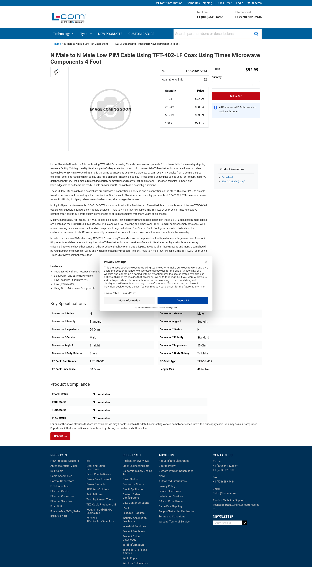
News (162, 476)
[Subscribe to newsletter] (244, 523)
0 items (257, 3)
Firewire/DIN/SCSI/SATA (65, 511)
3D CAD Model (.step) (233, 181)
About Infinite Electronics (174, 460)
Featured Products (134, 513)
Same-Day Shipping (170, 506)
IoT (88, 460)
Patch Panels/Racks (98, 474)
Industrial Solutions (134, 526)
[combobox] (218, 34)
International (248, 14)
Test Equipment (95, 499)
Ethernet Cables (60, 491)
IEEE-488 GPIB (59, 516)
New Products (58, 460)
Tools (109, 499)
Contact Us (60, 436)
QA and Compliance (171, 501)
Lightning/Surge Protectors (95, 467)
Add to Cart (235, 96)
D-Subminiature (59, 486)
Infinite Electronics (170, 491)
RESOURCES (132, 455)
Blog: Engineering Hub (136, 465)
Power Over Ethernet (98, 479)
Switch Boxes (94, 494)
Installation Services (171, 496)
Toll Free (210, 14)
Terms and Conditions (172, 516)
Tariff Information (171, 3)
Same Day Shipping (199, 3)
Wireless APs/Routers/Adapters (100, 519)
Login (239, 3)
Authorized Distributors (173, 481)
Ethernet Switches (61, 501)
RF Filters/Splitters (97, 489)
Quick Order (224, 3)
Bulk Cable (56, 471)
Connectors (67, 481)
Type (84, 34)
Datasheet (227, 177)
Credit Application (133, 489)
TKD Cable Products (98, 504)
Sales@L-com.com (224, 493)
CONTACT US (223, 455)
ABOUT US (166, 455)
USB (113, 504)
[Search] (256, 33)
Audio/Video (70, 465)
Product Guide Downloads (131, 538)
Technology (61, 34)
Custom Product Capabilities (176, 471)
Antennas (56, 465)
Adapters (73, 460)
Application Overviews (136, 460)
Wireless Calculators (135, 563)
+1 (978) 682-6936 (223, 470)
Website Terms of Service (174, 521)
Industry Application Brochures (135, 519)
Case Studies (130, 479)
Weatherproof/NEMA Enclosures (99, 511)
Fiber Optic (56, 506)
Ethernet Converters (62, 496)
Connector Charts (133, 484)
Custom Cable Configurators (131, 496)
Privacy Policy (167, 486)
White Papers (130, 558)
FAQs (126, 507)
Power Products (96, 484)
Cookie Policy (167, 465)
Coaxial (54, 481)
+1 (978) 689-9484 (223, 481)
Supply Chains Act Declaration (177, 511)
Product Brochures (134, 531)
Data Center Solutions (136, 502)
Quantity (217, 77)
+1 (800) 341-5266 (223, 465)
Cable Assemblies (61, 476)
